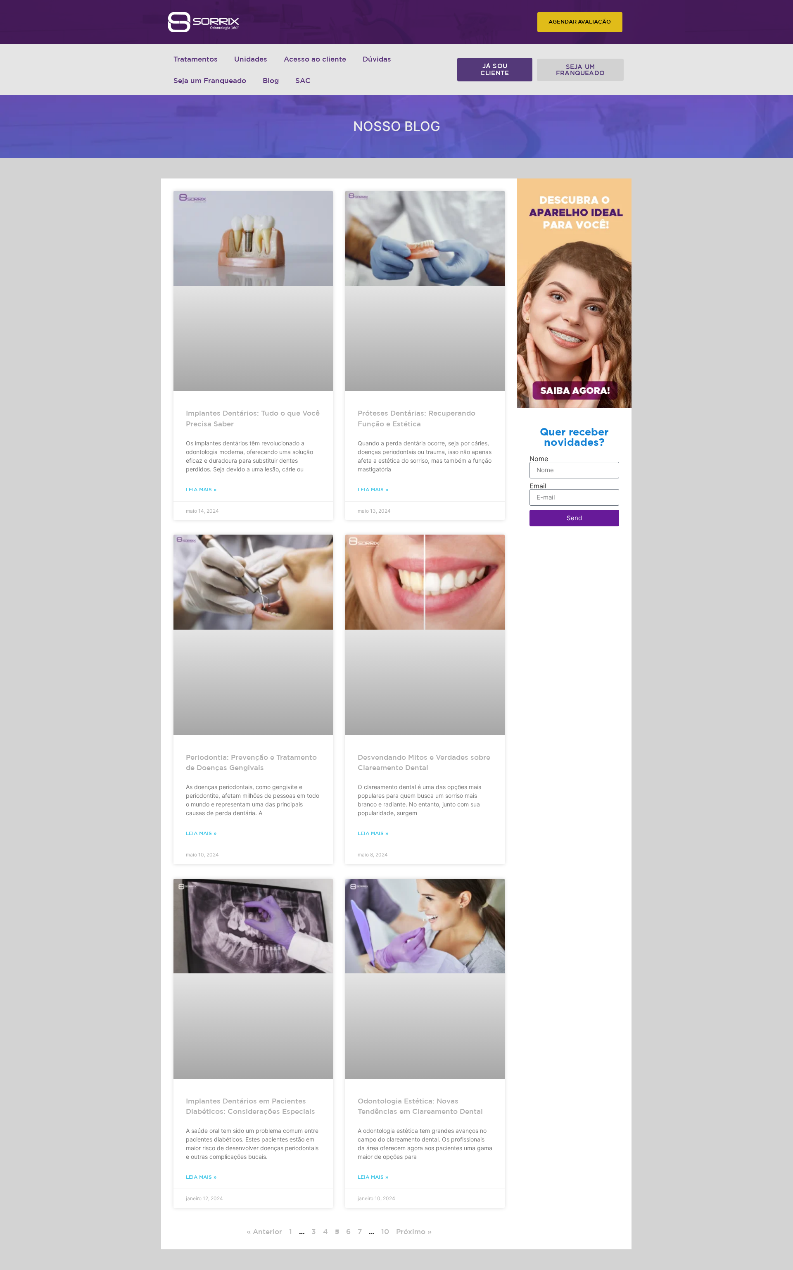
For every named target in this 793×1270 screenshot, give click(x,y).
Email (537, 486)
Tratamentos (195, 59)
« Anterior (264, 1231)
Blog (271, 80)
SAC (303, 80)
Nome (538, 458)
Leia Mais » (201, 489)
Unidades (250, 59)
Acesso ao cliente (315, 59)
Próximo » (414, 1231)
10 (385, 1231)
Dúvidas (377, 59)
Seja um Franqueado (209, 80)
